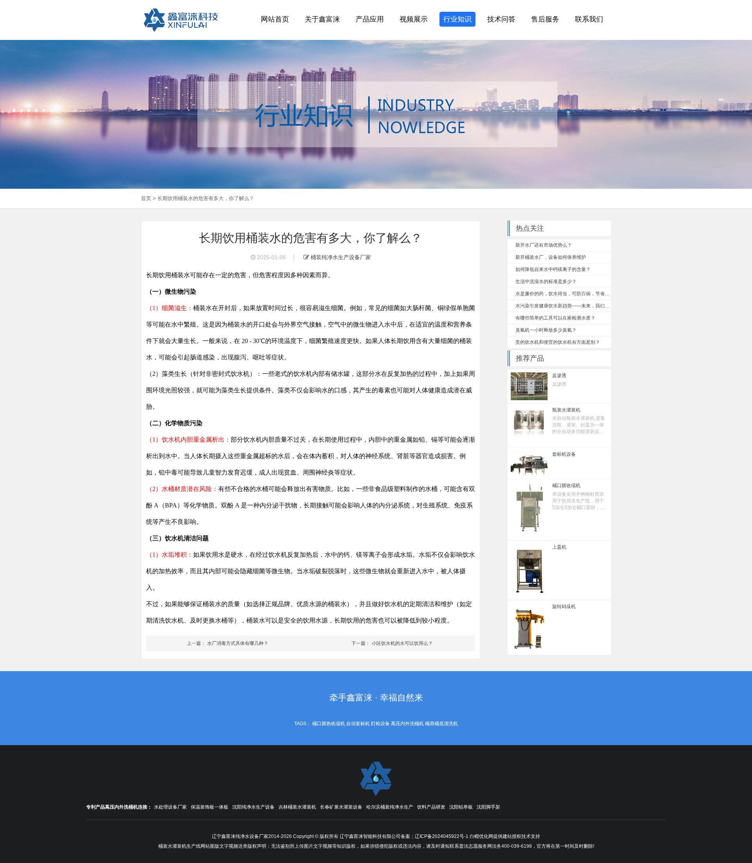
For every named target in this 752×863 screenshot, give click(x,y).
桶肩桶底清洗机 (441, 723)
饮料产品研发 (431, 807)
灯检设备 (380, 723)
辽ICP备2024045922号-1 (441, 836)
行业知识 (457, 19)
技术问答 (501, 19)
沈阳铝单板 (461, 807)
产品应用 (370, 19)
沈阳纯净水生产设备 (253, 807)
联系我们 (589, 19)
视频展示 (414, 19)
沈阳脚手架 (488, 807)
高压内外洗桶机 (407, 723)
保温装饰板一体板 (209, 807)
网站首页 (275, 19)
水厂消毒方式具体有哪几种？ (237, 643)
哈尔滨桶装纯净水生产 (389, 807)
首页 (146, 198)
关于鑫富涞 (322, 19)
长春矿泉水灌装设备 (341, 807)
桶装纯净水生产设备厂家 (340, 257)
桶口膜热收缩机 (328, 723)
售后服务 (545, 19)
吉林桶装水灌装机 (297, 807)
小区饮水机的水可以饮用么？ (402, 643)
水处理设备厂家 (170, 807)
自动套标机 (358, 723)
